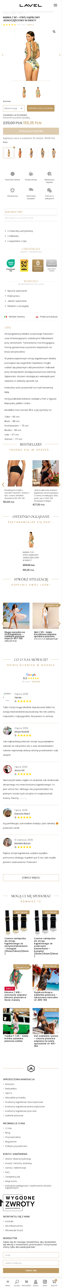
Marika (13, 13)
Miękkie (6, 13)
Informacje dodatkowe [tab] (19, 217)
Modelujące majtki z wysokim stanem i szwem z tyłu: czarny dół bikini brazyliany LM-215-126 (17, 494)
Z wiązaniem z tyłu (17, 241)
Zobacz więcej (31, 877)
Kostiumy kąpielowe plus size (20, 1111)
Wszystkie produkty (15, 1097)
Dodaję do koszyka (31, 131)
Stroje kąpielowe (18, 12)
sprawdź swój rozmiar (41, 108)
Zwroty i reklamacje (15, 1167)
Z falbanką (13, 236)
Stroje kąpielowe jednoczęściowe (39, 12)
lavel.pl (6, 12)
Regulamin (11, 1141)
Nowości (9, 1084)
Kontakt (9, 1221)
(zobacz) (30, 25)
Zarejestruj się (12, 1176)
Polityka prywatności (16, 1146)
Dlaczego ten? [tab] (13, 211)
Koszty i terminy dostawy (18, 1163)
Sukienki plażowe (14, 1115)
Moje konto (11, 1181)
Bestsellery (11, 1088)
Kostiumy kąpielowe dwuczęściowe (24, 1102)
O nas (8, 1128)
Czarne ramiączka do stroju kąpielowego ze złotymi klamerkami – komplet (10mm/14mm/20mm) (17, 946)
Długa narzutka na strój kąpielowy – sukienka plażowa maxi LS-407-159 (15, 635)
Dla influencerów (14, 1225)
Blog (7, 1132)
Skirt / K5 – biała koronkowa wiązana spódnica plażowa (45, 634)
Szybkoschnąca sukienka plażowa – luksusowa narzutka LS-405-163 (46, 996)
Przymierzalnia (13, 1137)
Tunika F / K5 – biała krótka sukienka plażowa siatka (16, 1038)
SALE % (8, 1093)
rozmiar (7, 101)
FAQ (7, 1172)
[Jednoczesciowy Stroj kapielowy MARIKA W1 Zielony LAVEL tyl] (31, 54)
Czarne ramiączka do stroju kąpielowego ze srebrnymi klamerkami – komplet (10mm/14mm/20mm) (46, 947)
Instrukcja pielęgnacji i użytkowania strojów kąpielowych (28, 1186)
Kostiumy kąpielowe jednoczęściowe (25, 1106)
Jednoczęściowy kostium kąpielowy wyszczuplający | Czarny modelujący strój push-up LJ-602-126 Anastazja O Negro (46, 495)
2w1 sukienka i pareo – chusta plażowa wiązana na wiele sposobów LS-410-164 (46, 1041)
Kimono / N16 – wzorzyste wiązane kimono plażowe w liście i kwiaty (16, 996)
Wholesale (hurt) (14, 1230)
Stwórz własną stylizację (18, 1158)
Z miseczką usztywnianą (20, 230)
